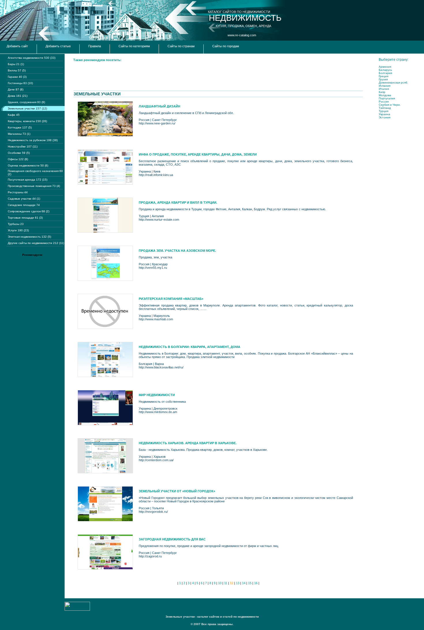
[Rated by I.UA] (77, 609)
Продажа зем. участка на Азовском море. (177, 250)
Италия (384, 88)
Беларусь (385, 69)
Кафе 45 (14, 114)
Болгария (385, 73)
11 (225, 583)
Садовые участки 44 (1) (24, 198)
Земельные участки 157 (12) (27, 108)
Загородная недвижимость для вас (172, 539)
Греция (383, 76)
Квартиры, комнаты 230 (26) (27, 121)
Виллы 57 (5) (17, 70)
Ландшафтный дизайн (159, 106)
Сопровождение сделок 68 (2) (28, 211)
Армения (385, 66)
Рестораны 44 (18, 192)
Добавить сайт (17, 46)
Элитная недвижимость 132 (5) (29, 236)
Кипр (382, 92)
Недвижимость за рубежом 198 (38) (33, 140)
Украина (384, 114)
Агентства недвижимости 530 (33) (31, 57)
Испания (384, 85)
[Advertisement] (178, 78)
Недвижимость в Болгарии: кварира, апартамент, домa (189, 347)
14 (243, 583)
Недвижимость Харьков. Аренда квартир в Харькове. (188, 443)
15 (250, 583)
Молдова (385, 95)
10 (220, 583)
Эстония (384, 117)
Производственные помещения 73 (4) (34, 186)
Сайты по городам (225, 46)
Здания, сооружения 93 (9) (26, 102)
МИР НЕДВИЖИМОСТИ (157, 395)
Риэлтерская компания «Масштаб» (171, 298)
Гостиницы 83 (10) (20, 83)
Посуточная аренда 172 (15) (27, 179)
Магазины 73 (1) (19, 133)
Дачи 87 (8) (15, 89)
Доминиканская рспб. (393, 82)
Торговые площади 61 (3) (25, 217)
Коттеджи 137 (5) (20, 127)
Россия (384, 101)
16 (256, 583)
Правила (94, 46)
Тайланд (385, 107)
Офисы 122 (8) (18, 159)
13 (237, 583)
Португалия (387, 98)
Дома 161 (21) (17, 95)
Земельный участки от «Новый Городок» (177, 491)
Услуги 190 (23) (18, 230)
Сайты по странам (181, 46)
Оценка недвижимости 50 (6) (28, 165)
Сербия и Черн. (390, 104)
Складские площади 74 (24, 205)
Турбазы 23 (16, 224)
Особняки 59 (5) (19, 152)
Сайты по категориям (134, 46)
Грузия (383, 79)
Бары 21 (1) (16, 64)
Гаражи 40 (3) (17, 76)
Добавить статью (58, 46)
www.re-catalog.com (242, 35)
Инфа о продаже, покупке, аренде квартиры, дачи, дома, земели (198, 154)
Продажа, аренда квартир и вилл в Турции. (178, 202)
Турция (383, 111)
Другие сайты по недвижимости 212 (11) (36, 243)
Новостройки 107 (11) (22, 146)
